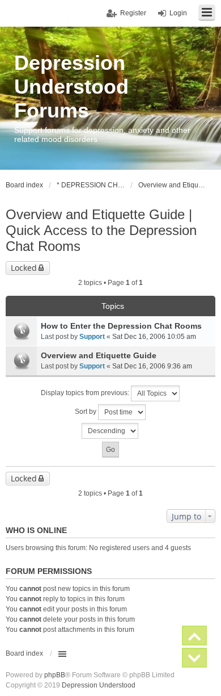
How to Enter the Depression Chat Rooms (121, 325)
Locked (24, 267)
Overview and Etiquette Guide (98, 355)
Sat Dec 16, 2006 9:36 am (152, 366)
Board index (24, 653)
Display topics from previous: (86, 393)
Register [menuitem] (133, 13)
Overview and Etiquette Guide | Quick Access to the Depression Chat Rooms (101, 230)
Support (92, 337)
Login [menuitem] (178, 13)
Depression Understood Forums (71, 86)
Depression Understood (98, 685)
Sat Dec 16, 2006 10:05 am (154, 337)
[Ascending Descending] (110, 431)
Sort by (86, 412)
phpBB (54, 675)
